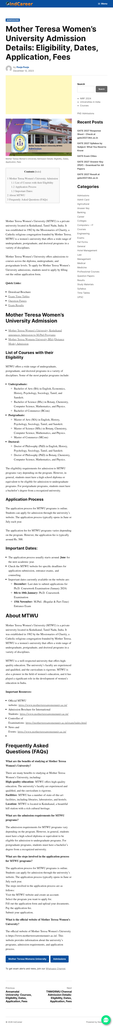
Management (84, 259)
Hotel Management (87, 250)
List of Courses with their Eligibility (32, 182)
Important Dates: (22, 191)
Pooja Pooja (23, 67)
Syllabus (81, 288)
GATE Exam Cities (87, 156)
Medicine (82, 267)
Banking (81, 212)
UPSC (80, 297)
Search (81, 84)
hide (38, 171)
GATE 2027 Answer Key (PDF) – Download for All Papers (90, 165)
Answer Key (83, 208)
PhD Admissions (85, 113)
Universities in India (90, 101)
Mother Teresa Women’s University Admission (32, 178)
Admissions (13, 20)
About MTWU (16, 195)
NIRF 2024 (85, 98)
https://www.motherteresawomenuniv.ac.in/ (43, 705)
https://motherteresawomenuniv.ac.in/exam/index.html (56, 723)
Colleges (81, 220)
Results (81, 280)
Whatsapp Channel (55, 968)
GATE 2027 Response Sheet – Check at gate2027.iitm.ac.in (89, 134)
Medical (81, 263)
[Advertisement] (39, 94)
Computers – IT (85, 225)
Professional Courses (88, 271)
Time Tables (83, 292)
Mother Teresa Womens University (27, 959)
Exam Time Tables (18, 296)
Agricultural (83, 204)
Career (80, 216)
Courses (84, 105)
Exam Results (16, 305)
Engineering (83, 233)
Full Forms (82, 242)
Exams (80, 237)
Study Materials (85, 284)
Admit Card (83, 199)
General (81, 246)
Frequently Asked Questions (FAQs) (27, 199)
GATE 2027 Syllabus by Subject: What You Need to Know (91, 147)
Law (79, 254)
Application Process (23, 186)
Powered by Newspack (96, 1022)
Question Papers (17, 301)
